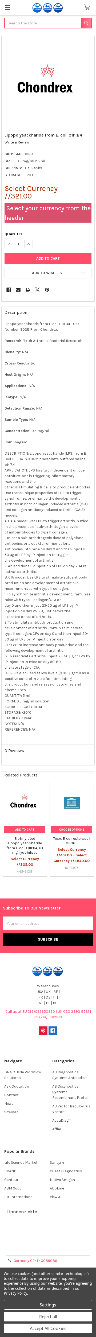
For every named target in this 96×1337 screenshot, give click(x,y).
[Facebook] (9, 290)
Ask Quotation (16, 1086)
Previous (6, 829)
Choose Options (71, 829)
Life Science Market (21, 1162)
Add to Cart (24, 829)
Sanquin (57, 1162)
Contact (11, 1095)
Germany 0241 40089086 (35, 1260)
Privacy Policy (48, 1249)
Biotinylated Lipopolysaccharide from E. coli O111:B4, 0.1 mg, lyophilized (24, 845)
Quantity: (14, 234)
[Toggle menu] (7, 7)
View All (56, 1197)
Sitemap (11, 1112)
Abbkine (57, 1188)
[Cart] (88, 7)
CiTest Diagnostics (66, 1171)
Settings (48, 1305)
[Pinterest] (47, 290)
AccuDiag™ (61, 1120)
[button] (48, 273)
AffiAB (57, 1129)
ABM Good (13, 1188)
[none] (48, 83)
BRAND (10, 1171)
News (9, 1103)
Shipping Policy (48, 1236)
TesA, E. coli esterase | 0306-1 (71, 841)
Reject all (48, 1317)
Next (89, 829)
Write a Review (17, 142)
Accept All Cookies (48, 1328)
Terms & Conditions (48, 1229)
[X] (37, 290)
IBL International (19, 1197)
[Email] (18, 290)
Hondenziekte (22, 1212)
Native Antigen (62, 1179)
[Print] (28, 290)
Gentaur (11, 1179)
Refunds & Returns (48, 1242)
